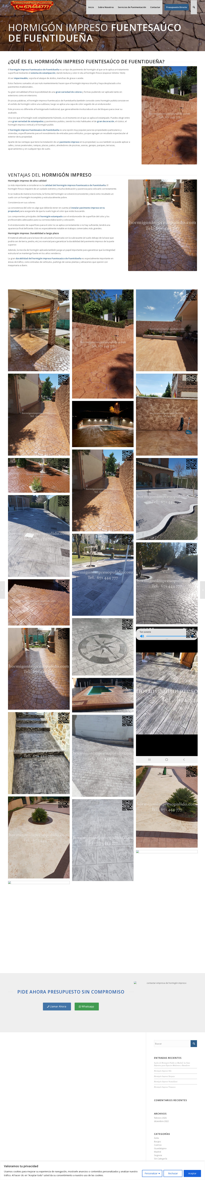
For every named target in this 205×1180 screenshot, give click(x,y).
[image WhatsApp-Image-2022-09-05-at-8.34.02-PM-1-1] (104, 345)
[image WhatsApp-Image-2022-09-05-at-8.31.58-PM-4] (40, 603)
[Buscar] (194, 7)
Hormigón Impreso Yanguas (164, 1076)
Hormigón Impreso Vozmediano (165, 1081)
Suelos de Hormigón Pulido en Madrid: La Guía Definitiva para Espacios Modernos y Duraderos (172, 1064)
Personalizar (151, 1173)
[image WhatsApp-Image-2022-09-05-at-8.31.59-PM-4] (104, 425)
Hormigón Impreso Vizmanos (165, 1087)
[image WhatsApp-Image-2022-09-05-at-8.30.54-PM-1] (40, 838)
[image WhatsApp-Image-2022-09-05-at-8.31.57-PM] (40, 754)
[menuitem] (91, 7)
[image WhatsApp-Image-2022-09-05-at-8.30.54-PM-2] (104, 841)
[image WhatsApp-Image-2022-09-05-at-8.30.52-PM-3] (104, 492)
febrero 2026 (160, 1117)
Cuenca (157, 1144)
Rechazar (173, 1173)
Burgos (157, 1141)
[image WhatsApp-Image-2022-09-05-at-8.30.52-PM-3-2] (40, 416)
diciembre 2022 (161, 1121)
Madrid (157, 1151)
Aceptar (192, 1173)
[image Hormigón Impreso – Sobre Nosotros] (168, 416)
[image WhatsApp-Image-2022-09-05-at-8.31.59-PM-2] (40, 537)
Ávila (156, 1138)
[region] (102, 1170)
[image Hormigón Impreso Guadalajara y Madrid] (40, 670)
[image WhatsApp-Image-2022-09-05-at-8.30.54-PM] (168, 808)
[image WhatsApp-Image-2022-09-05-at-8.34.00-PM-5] (168, 331)
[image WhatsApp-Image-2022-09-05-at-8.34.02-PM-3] (40, 331)
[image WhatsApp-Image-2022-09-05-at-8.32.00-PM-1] (40, 476)
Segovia (158, 1155)
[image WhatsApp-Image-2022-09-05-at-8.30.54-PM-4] (40, 923)
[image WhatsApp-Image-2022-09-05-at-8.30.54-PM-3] (168, 892)
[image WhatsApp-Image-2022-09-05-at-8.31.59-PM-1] (104, 576)
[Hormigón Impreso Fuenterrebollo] (2, 590)
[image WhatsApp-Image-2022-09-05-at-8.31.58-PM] (104, 696)
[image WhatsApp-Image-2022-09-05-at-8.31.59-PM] (168, 584)
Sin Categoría (160, 1158)
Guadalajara (160, 1148)
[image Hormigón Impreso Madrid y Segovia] (104, 648)
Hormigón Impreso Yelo (163, 1071)
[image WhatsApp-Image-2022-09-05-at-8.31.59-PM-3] (168, 500)
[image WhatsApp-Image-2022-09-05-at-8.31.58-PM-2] (168, 696)
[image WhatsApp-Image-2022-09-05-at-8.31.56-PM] (104, 757)
